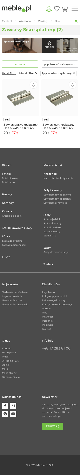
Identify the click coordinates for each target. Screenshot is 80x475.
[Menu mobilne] (74, 9)
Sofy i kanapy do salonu (57, 194)
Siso (26, 73)
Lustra (6, 257)
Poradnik (47, 320)
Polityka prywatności (54, 296)
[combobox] (60, 64)
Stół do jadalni (51, 219)
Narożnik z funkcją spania (58, 178)
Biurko (6, 165)
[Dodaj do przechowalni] (33, 84)
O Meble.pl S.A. (10, 360)
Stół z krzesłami (52, 227)
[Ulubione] (57, 9)
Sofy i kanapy (52, 190)
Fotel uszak (8, 182)
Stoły (46, 215)
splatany (57, 73)
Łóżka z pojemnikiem (14, 244)
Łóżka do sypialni (12, 240)
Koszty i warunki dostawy (57, 304)
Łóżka (6, 236)
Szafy (47, 247)
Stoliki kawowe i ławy (17, 228)
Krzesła (7, 211)
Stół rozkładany (52, 223)
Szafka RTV (49, 235)
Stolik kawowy (51, 231)
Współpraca (9, 352)
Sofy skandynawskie (55, 202)
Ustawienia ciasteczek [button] (15, 304)
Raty (44, 312)
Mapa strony (9, 372)
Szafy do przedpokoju (56, 252)
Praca (5, 356)
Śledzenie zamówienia (15, 292)
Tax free (46, 328)
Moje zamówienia (12, 296)
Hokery (7, 194)
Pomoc (46, 308)
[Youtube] (13, 414)
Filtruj (20, 64)
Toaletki (48, 264)
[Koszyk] (65, 9)
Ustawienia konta (12, 300)
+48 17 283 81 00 (56, 348)
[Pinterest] (5, 414)
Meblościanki (52, 165)
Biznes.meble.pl (11, 377)
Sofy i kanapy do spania (57, 198)
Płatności (47, 316)
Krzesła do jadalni (12, 215)
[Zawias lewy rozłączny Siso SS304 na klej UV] (59, 97)
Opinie (6, 364)
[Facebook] (5, 406)
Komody (8, 203)
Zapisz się (52, 426)
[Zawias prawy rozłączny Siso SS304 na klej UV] (20, 97)
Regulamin (48, 292)
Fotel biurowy (10, 178)
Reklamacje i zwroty (53, 300)
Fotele (6, 174)
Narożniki (50, 174)
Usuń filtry (9, 73)
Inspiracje (47, 324)
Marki (5, 368)
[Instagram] (13, 406)
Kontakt (6, 348)
